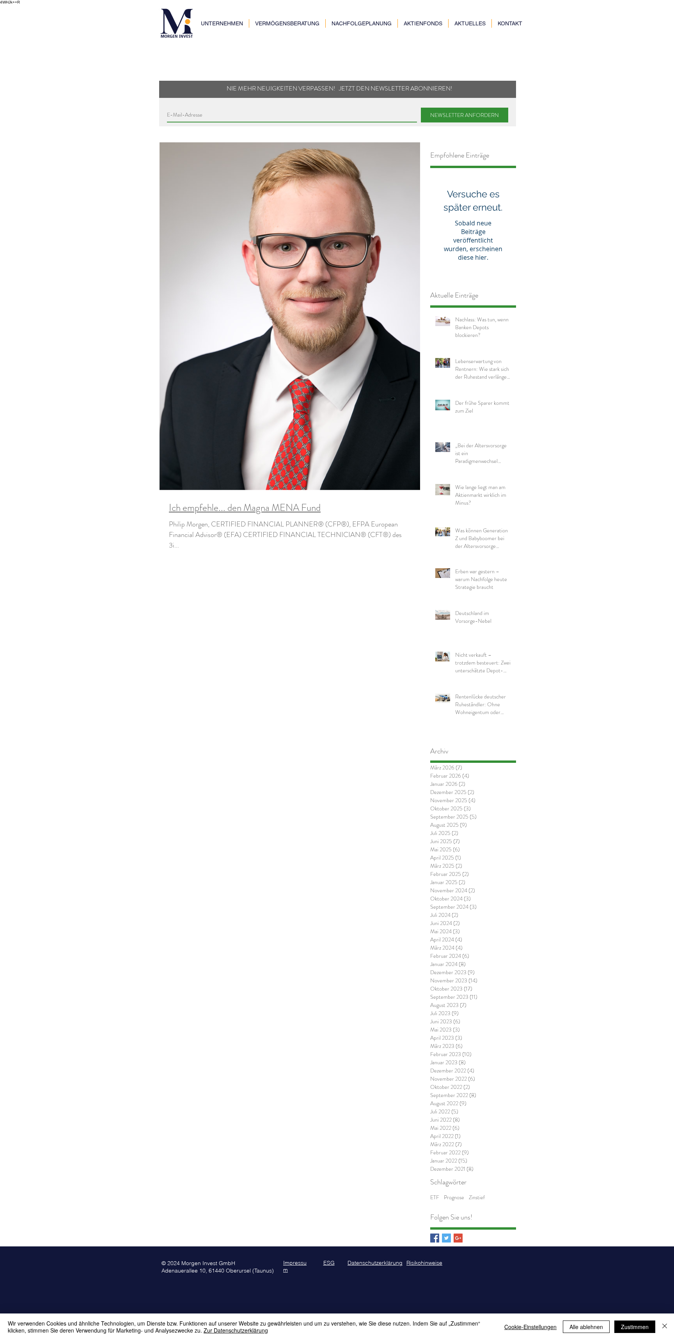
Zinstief (477, 1197)
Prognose (454, 1197)
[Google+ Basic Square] (458, 1238)
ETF (434, 1197)
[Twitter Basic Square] (446, 1238)
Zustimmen (635, 1327)
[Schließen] (664, 1327)
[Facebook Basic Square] (434, 1238)
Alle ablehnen (586, 1327)
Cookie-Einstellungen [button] (530, 1327)
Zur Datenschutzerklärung (236, 1330)
